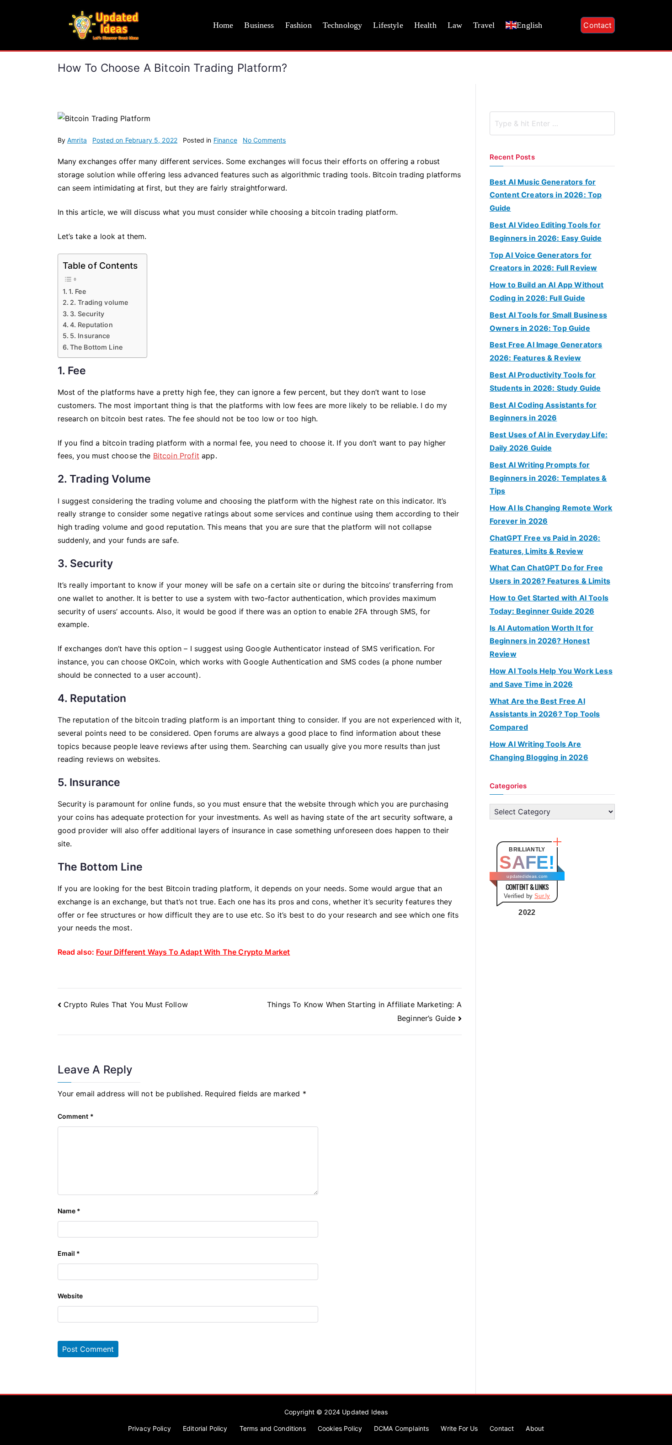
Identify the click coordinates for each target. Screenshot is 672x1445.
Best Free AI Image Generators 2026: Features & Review (546, 351)
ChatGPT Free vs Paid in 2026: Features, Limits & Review (545, 544)
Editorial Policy (205, 1428)
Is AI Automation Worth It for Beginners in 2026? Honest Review (542, 641)
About (535, 1428)
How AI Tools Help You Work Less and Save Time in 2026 (551, 677)
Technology (343, 25)
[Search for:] (552, 123)
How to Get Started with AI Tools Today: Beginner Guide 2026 (549, 604)
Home (223, 25)
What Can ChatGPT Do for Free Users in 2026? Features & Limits (550, 574)
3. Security (87, 314)
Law (455, 25)
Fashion (298, 25)
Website (70, 1296)
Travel (484, 25)
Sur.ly (542, 895)
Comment (76, 1116)
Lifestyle (388, 25)
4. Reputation (91, 325)
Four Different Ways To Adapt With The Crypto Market (193, 951)
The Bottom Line (96, 347)
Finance (225, 140)
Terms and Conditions (273, 1428)
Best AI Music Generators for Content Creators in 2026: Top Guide (546, 195)
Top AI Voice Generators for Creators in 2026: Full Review (543, 261)
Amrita (77, 140)
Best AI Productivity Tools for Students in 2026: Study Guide (545, 381)
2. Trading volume (99, 302)
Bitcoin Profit (176, 455)
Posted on (134, 140)
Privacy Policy (149, 1428)
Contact (597, 25)
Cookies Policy (340, 1428)
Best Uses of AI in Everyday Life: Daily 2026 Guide (549, 441)
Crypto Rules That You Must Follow (126, 1004)
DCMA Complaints (401, 1428)
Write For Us (459, 1428)
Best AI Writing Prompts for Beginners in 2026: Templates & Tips (548, 478)
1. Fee (77, 291)
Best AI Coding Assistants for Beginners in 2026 (543, 411)
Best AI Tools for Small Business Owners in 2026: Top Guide (548, 321)
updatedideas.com (527, 876)
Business (259, 25)
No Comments (264, 140)
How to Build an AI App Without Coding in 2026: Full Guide (547, 291)
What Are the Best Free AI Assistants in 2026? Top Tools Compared (545, 714)
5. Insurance (90, 336)
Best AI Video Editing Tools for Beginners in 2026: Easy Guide (546, 231)
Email (69, 1253)
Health (425, 25)
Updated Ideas (365, 1412)
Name (69, 1211)
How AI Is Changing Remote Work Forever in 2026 (551, 514)
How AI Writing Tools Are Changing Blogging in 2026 (539, 750)
